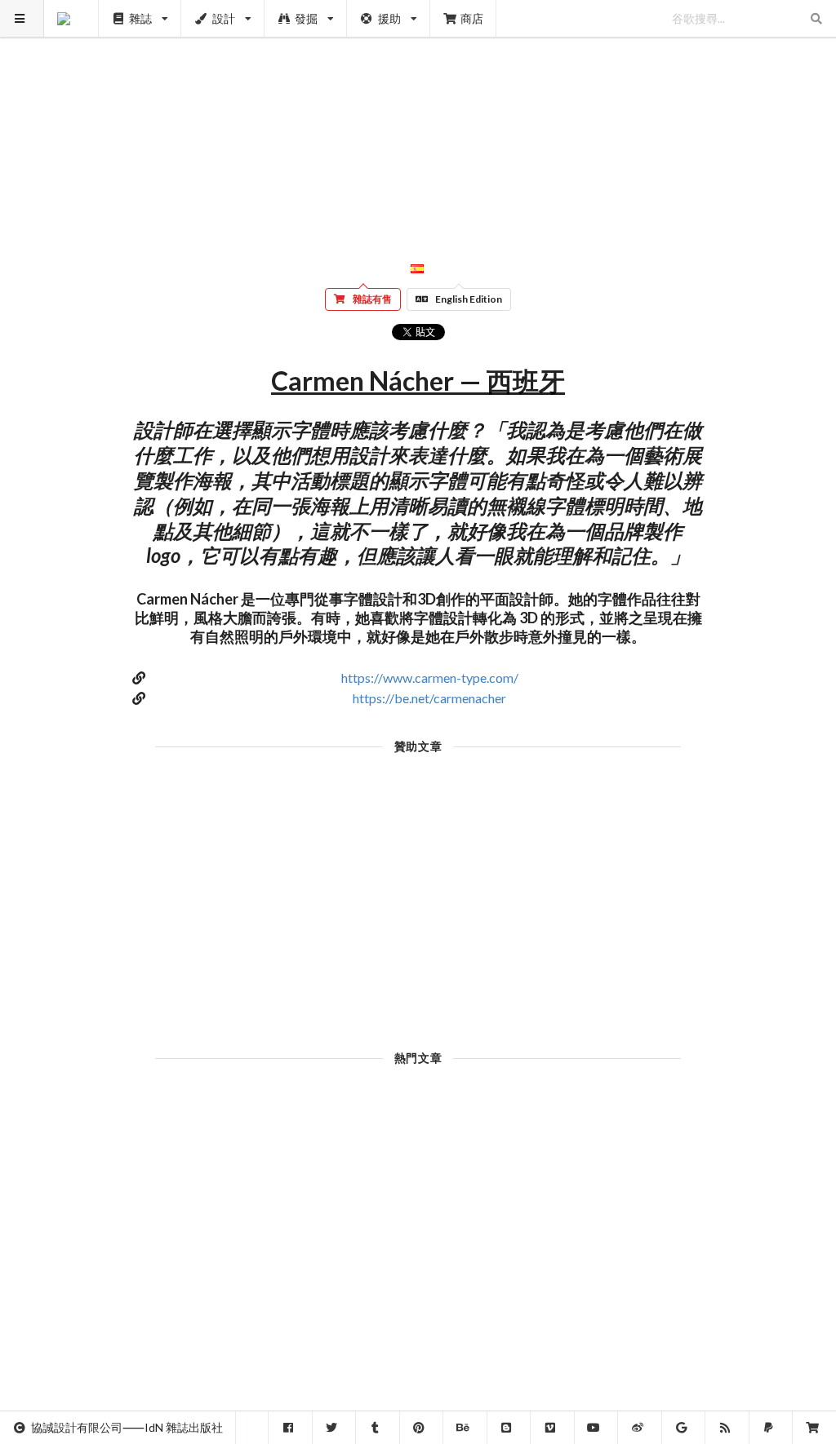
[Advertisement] (418, 114)
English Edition (468, 299)
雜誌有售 (372, 299)
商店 (471, 18)
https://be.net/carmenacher (429, 698)
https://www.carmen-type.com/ (429, 677)
